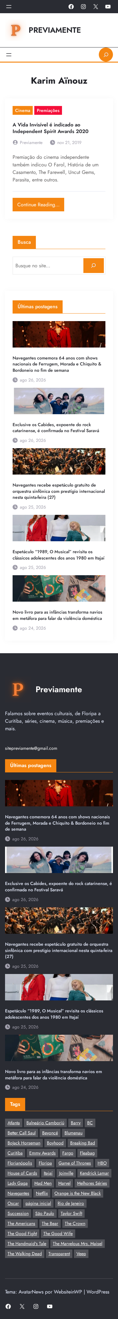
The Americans (21, 1223)
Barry (76, 1123)
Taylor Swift (71, 1213)
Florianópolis (20, 1163)
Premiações (48, 110)
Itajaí (48, 1173)
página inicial (38, 1203)
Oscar (13, 1203)
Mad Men (43, 1183)
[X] (96, 7)
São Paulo (44, 1213)
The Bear (50, 1223)
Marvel (64, 1183)
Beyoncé (50, 1133)
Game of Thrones (75, 1163)
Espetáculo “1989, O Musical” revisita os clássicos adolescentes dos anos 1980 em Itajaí (58, 555)
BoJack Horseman (24, 1143)
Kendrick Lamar (94, 1173)
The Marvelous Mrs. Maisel (77, 1243)
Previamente (55, 30)
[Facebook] (71, 7)
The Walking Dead (25, 1253)
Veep (81, 1253)
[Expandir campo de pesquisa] (106, 54)
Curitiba (15, 1153)
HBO (102, 1163)
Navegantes (18, 1193)
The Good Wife (58, 1233)
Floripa (45, 1163)
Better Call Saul (22, 1133)
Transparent (59, 1253)
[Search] (93, 265)
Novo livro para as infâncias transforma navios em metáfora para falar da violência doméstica (57, 615)
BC (90, 1123)
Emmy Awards (42, 1153)
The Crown (75, 1223)
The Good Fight (22, 1233)
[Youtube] (108, 7)
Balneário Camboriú (45, 1123)
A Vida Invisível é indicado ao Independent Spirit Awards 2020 (50, 128)
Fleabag (87, 1153)
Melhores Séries (92, 1183)
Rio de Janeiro (71, 1203)
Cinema (22, 110)
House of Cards (22, 1173)
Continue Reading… (40, 203)
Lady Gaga (18, 1183)
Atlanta (14, 1123)
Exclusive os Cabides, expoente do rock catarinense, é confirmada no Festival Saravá (56, 428)
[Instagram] (83, 7)
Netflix (42, 1193)
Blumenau (73, 1133)
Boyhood (55, 1143)
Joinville (66, 1173)
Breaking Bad (82, 1143)
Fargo (67, 1153)
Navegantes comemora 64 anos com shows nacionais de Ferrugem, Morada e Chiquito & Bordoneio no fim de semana (57, 364)
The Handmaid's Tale (27, 1243)
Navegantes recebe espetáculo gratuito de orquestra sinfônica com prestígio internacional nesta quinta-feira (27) (59, 491)
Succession (18, 1213)
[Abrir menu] (9, 6)
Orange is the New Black (77, 1193)
